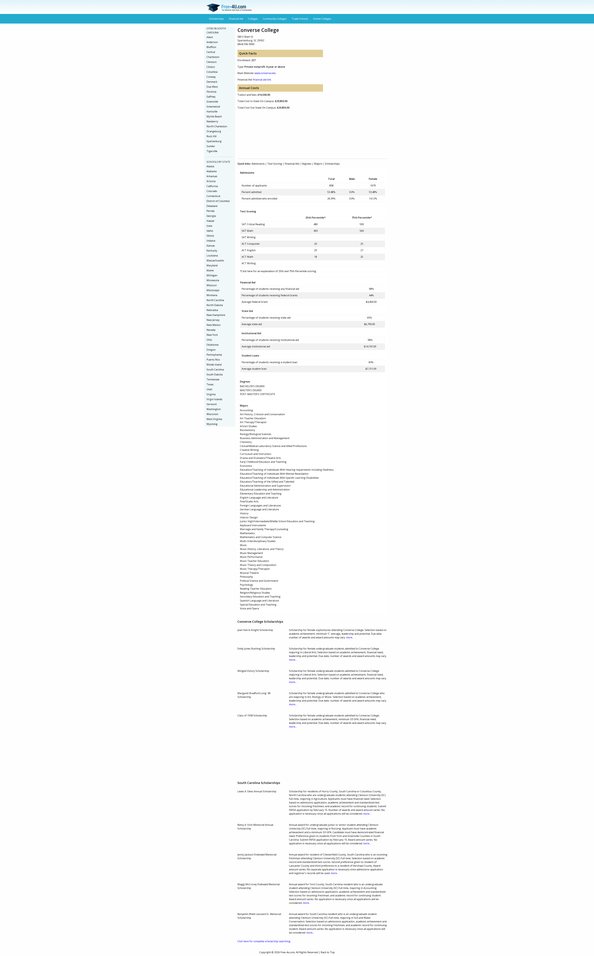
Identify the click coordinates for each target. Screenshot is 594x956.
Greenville (212, 101)
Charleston (213, 57)
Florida (210, 211)
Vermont (212, 404)
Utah (209, 389)
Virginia (211, 394)
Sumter (211, 146)
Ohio (209, 339)
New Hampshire (216, 315)
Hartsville (212, 111)
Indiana (211, 240)
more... (350, 637)
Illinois (210, 235)
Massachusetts (215, 260)
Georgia (211, 216)
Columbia (212, 72)
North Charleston (217, 126)
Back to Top (328, 952)
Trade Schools (300, 18)
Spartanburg (214, 141)
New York (212, 335)
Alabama (212, 171)
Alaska (210, 166)
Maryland (212, 265)
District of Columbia (218, 201)
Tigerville (212, 151)
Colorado (212, 191)
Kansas (211, 245)
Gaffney (211, 96)
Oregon (211, 349)
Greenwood (213, 106)
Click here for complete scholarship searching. (264, 941)
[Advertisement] (312, 133)
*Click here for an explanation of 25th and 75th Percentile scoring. (278, 271)
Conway (211, 77)
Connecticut (213, 196)
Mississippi (213, 290)
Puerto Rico (213, 359)
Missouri (212, 285)
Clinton (211, 67)
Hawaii (210, 221)
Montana (212, 295)
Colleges (253, 18)
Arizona (211, 181)
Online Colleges (322, 18)
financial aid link (262, 79)
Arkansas (212, 176)
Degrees (306, 163)
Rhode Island (214, 364)
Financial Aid (236, 18)
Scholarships (216, 18)
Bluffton (211, 47)
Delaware (212, 206)
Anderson (212, 42)
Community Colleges (275, 18)
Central (211, 52)
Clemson (212, 62)
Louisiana (212, 255)
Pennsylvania (214, 354)
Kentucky (212, 250)
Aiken (210, 37)
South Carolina (215, 369)
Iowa (209, 226)
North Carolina (215, 300)
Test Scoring (274, 163)
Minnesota (213, 280)
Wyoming (212, 424)
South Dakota (215, 374)
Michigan (212, 275)
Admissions (258, 163)
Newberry (212, 121)
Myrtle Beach (214, 116)
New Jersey (213, 320)
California (212, 186)
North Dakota (215, 305)
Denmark (212, 81)
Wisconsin (212, 414)
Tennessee (213, 379)
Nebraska (212, 310)
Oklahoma (212, 344)
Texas (210, 384)
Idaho (210, 230)
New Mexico (214, 325)
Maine (210, 270)
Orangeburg (214, 131)
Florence (211, 91)
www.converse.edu (265, 73)
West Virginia (214, 419)
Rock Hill (211, 136)
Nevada (211, 330)
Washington (214, 409)
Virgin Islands (214, 399)
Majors (318, 163)
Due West (212, 86)
